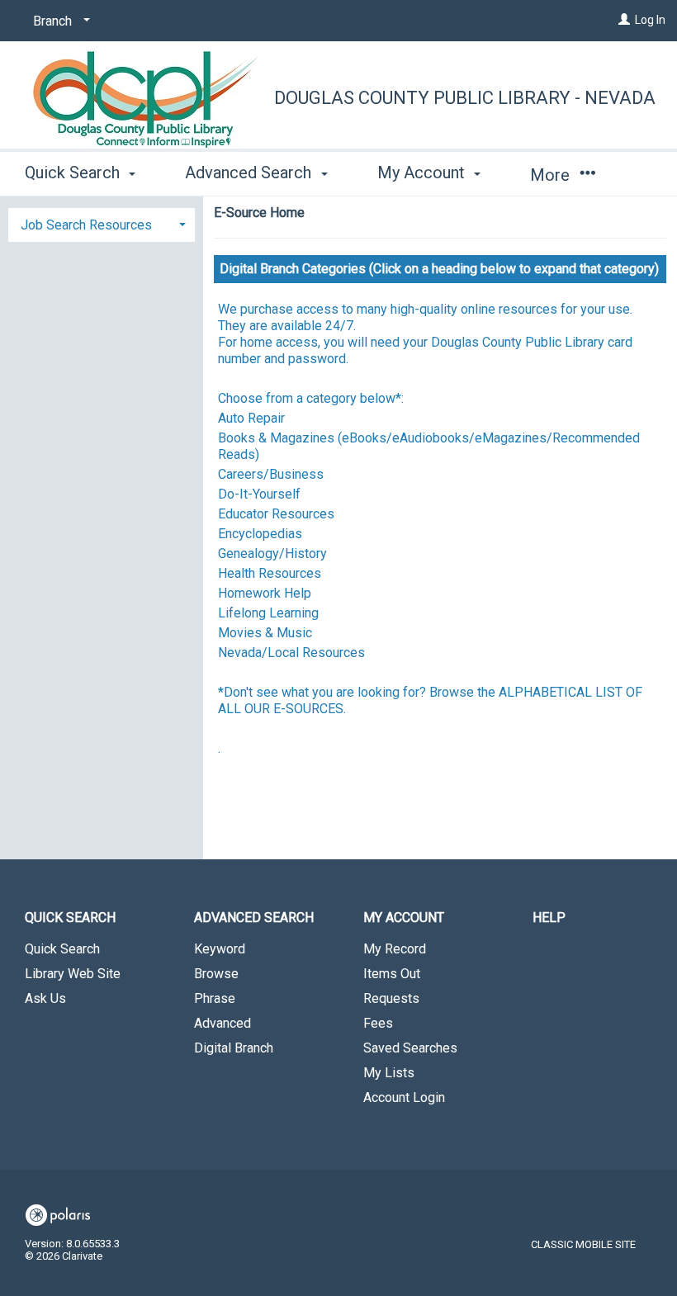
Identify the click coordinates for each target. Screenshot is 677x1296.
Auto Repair (251, 418)
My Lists (388, 1073)
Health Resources (269, 573)
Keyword (219, 949)
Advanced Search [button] (250, 172)
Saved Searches (410, 1048)
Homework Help (264, 593)
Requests (391, 998)
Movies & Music (265, 633)
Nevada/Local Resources (291, 652)
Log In (650, 19)
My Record (394, 949)
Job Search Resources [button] (86, 225)
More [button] (552, 175)
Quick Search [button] (74, 172)
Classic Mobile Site (583, 1244)
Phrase (214, 998)
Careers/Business (271, 474)
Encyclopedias (260, 534)
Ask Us (45, 998)
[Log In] (624, 19)
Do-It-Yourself (259, 494)
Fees (378, 1023)
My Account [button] (423, 172)
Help (549, 917)
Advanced (222, 1023)
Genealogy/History (272, 553)
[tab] (101, 223)
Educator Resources (276, 514)
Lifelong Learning (268, 613)
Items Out (391, 973)
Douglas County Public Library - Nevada (465, 98)
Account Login (404, 1097)
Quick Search (62, 949)
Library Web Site (73, 973)
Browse (216, 973)
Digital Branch (233, 1048)
